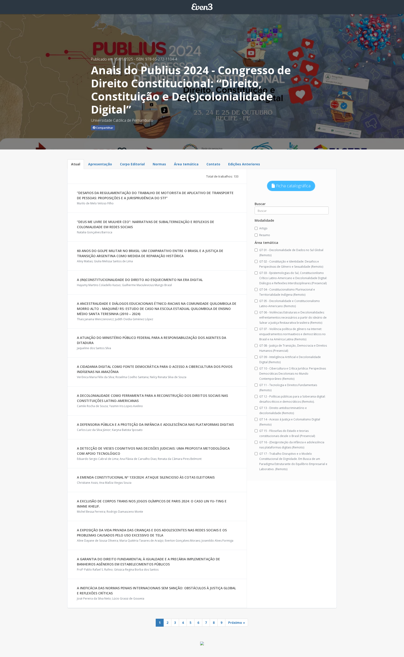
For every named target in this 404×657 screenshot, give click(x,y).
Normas (159, 164)
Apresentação (100, 164)
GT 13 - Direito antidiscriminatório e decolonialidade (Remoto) (283, 410)
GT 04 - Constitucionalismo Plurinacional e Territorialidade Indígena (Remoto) (287, 292)
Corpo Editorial (132, 164)
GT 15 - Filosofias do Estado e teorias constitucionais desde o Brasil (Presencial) (287, 433)
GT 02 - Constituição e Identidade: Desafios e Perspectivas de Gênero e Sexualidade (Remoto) (291, 264)
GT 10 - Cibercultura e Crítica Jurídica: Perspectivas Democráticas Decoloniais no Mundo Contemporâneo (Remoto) (292, 373)
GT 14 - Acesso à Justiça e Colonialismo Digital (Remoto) (289, 421)
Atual (75, 164)
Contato (213, 164)
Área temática (186, 164)
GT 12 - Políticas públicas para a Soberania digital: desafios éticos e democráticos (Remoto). (292, 399)
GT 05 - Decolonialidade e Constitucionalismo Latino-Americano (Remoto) (289, 303)
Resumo (264, 235)
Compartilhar (104, 127)
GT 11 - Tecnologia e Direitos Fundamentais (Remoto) (288, 387)
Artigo (263, 228)
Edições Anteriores (244, 164)
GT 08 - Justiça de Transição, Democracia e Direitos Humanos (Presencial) (293, 348)
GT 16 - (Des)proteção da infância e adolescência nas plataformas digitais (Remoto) (291, 444)
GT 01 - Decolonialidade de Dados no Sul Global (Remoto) (291, 252)
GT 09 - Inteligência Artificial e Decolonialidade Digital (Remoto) (290, 359)
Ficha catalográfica (292, 185)
